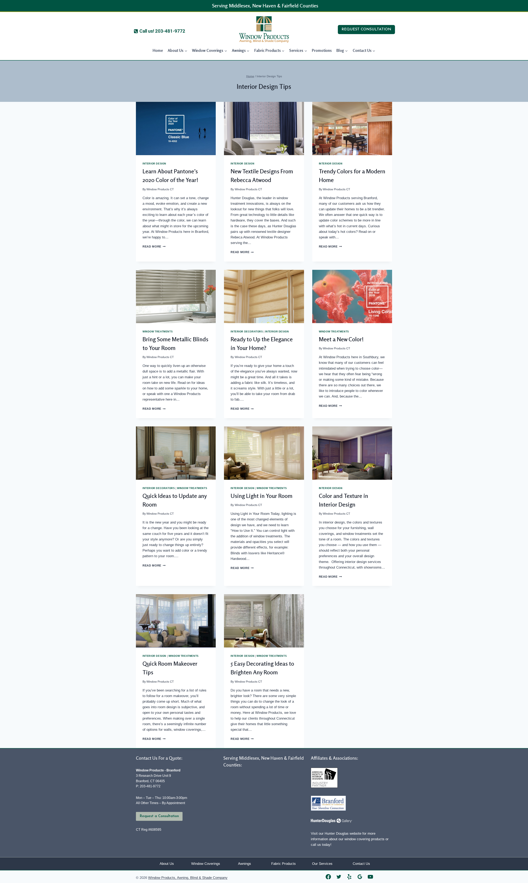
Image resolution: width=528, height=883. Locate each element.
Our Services (322, 864)
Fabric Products (283, 864)
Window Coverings (205, 864)
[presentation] (176, 128)
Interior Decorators (247, 331)
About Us (167, 864)
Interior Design (154, 163)
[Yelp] (349, 876)
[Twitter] (339, 876)
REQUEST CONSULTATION (366, 29)
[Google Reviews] (360, 876)
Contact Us (361, 864)
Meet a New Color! (341, 339)
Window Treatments (158, 331)
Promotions (322, 50)
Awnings (244, 864)
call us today (320, 845)
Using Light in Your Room (261, 495)
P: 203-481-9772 (148, 786)
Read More (154, 246)
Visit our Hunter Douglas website (336, 833)
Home (158, 50)
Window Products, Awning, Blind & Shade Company (187, 878)
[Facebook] (328, 876)
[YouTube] (370, 876)
